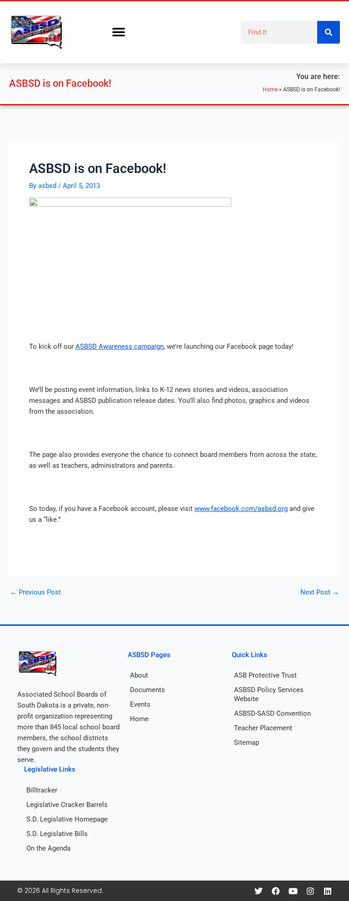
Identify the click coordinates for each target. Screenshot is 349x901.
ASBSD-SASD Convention (272, 713)
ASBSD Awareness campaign (119, 346)
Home (270, 89)
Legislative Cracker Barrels (67, 805)
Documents (147, 690)
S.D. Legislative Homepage (67, 819)
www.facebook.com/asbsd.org (241, 509)
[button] (118, 32)
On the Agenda (48, 848)
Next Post (319, 592)
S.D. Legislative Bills (57, 834)
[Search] (328, 32)
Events (140, 704)
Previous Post (35, 592)
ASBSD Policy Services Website (269, 694)
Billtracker (41, 790)
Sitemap (246, 742)
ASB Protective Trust (265, 675)
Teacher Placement (263, 728)
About (139, 675)
